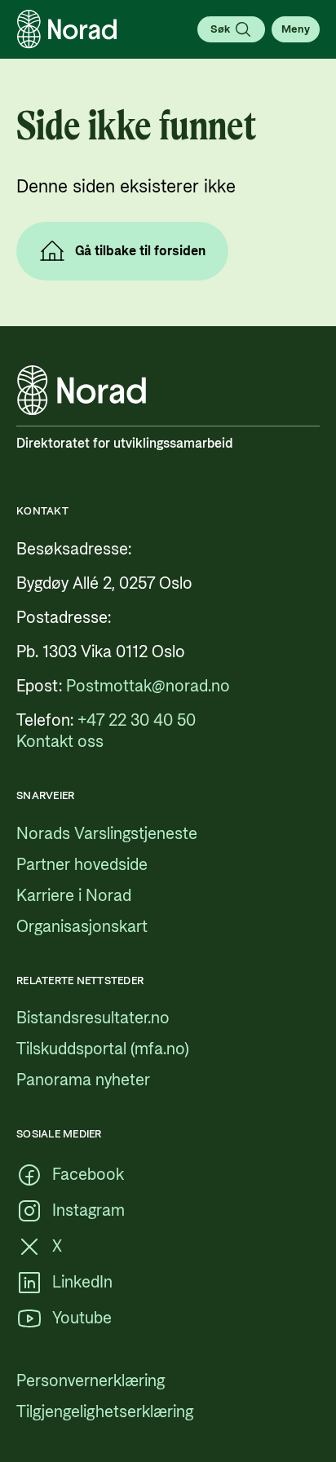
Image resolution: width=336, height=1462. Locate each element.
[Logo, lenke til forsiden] (66, 29)
